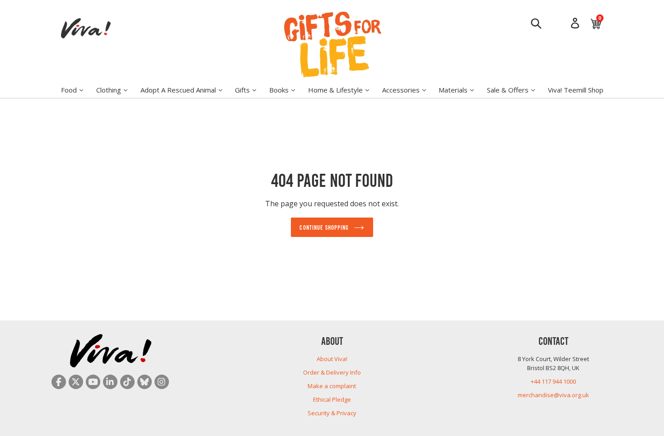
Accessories (408, 89)
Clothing (116, 89)
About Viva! (332, 359)
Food (76, 89)
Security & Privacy (332, 413)
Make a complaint (332, 386)
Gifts (250, 89)
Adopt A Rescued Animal (185, 89)
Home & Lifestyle (343, 89)
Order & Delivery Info (332, 372)
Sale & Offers (515, 89)
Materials (461, 89)
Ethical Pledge (332, 399)
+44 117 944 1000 (553, 381)
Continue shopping (324, 227)
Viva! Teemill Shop (575, 89)
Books (286, 89)
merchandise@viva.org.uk (553, 395)
